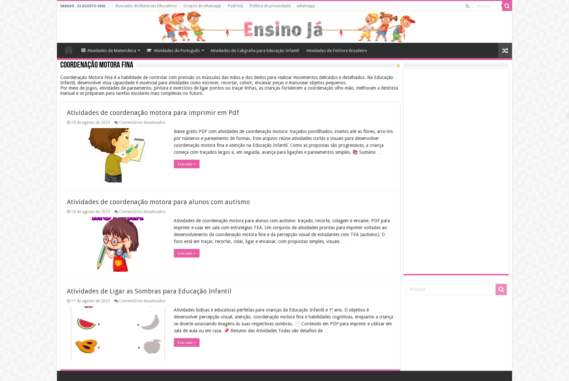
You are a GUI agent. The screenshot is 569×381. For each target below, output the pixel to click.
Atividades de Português (177, 50)
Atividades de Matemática (111, 50)
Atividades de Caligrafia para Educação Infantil (254, 50)
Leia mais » (187, 164)
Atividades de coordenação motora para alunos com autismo (158, 202)
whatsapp (306, 6)
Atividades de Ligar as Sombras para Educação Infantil (149, 291)
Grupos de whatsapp (202, 6)
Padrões (235, 6)
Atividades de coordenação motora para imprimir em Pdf (153, 113)
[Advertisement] (456, 171)
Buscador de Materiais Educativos (146, 6)
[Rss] (467, 6)
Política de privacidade (270, 6)
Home (68, 50)
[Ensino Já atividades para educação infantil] (284, 27)
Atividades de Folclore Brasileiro (336, 50)
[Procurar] (507, 6)
